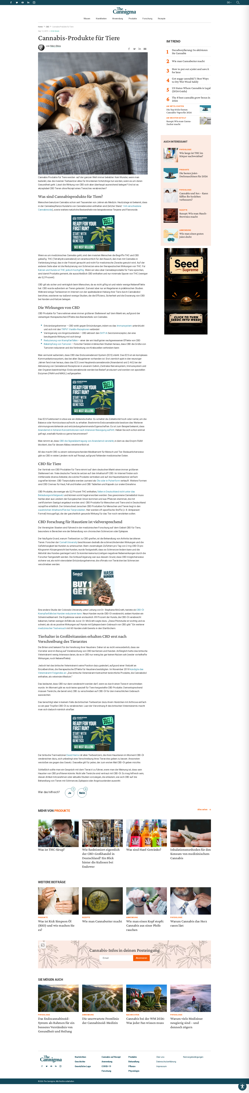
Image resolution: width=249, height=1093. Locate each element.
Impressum (161, 1066)
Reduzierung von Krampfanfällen (61, 340)
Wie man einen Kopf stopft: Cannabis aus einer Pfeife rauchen (145, 925)
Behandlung (133, 1061)
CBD (47, 27)
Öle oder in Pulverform (108, 480)
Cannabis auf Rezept (111, 1057)
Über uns (160, 1057)
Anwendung (117, 18)
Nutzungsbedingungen (193, 1057)
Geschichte (80, 1061)
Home (40, 27)
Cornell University (68, 542)
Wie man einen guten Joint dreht (191, 235)
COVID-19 (106, 1066)
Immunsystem (124, 325)
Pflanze (131, 1066)
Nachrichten (132, 1015)
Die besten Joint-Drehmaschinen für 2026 (193, 174)
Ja (71, 791)
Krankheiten (101, 18)
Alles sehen (202, 809)
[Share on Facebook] (129, 48)
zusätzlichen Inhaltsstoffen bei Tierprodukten (61, 509)
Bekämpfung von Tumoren (57, 344)
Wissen (87, 18)
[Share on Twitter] (134, 48)
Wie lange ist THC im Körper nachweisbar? (191, 154)
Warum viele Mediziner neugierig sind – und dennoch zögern (186, 1023)
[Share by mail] (145, 48)
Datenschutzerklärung (166, 1061)
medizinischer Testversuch (52, 628)
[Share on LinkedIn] (139, 48)
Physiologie (185, 150)
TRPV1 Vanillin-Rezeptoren (75, 329)
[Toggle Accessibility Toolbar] (242, 1086)
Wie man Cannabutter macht (188, 61)
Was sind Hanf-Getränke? (143, 849)
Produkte (133, 18)
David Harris (72, 755)
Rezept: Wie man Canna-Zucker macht (178, 123)
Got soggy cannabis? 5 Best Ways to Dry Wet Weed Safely (190, 80)
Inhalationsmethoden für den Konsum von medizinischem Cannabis (190, 854)
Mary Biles (55, 45)
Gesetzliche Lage (83, 1066)
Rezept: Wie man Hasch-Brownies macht (193, 215)
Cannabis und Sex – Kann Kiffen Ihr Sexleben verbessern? (193, 196)
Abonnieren (141, 958)
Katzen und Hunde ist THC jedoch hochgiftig (61, 270)
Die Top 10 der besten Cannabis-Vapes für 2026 (179, 111)
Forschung (147, 18)
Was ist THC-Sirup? (51, 849)
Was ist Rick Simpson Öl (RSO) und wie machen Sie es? (56, 925)
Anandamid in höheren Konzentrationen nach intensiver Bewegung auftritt (76, 430)
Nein (82, 791)
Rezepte (161, 18)
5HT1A (103, 333)
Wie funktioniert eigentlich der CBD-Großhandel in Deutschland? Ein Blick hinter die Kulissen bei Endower (101, 858)
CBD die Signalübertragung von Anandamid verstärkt (87, 440)
